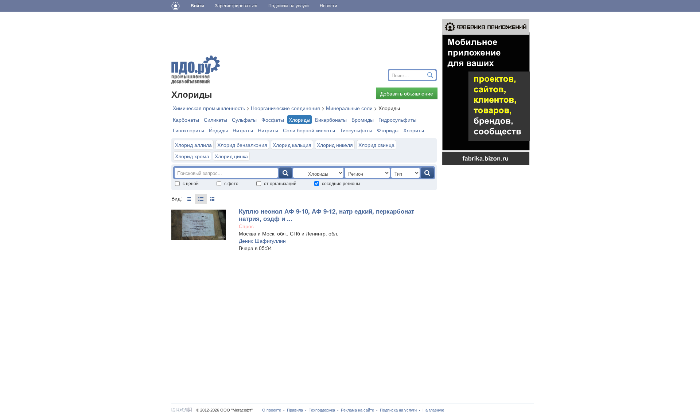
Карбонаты (186, 119)
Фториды (387, 130)
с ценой (191, 183)
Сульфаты (244, 119)
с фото (231, 183)
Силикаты (215, 119)
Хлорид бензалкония (242, 144)
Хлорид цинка (231, 156)
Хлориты (413, 130)
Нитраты (243, 130)
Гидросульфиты (397, 119)
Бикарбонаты (331, 119)
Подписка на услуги (398, 410)
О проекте (271, 410)
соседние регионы (341, 183)
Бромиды (362, 119)
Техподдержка (322, 410)
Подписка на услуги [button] (288, 5)
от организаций (280, 183)
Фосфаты (272, 119)
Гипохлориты (188, 130)
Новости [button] (328, 5)
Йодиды (218, 130)
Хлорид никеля (335, 144)
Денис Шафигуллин (262, 240)
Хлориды (299, 119)
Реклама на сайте (357, 410)
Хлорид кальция (292, 144)
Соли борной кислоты (309, 130)
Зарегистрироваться (236, 5)
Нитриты (268, 130)
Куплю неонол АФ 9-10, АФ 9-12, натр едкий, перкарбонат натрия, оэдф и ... (326, 215)
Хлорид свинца (376, 144)
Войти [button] (197, 5)
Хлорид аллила (193, 144)
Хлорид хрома (192, 156)
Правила (295, 410)
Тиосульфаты (356, 130)
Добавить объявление (406, 93)
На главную (433, 410)
